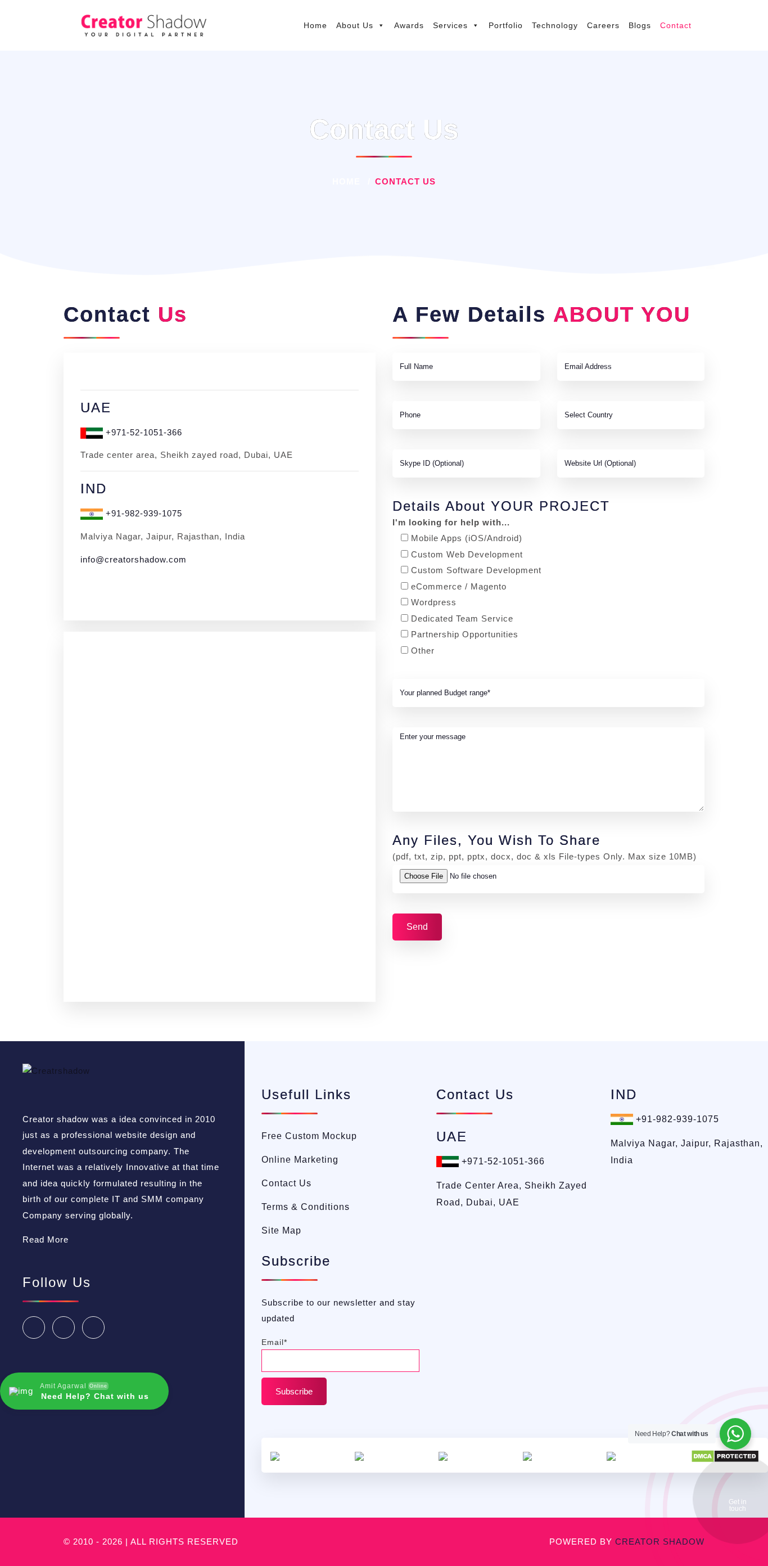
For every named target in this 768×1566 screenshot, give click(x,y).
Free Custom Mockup (309, 1136)
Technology (555, 25)
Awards (409, 25)
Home (315, 25)
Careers (603, 25)
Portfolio (506, 25)
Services (450, 25)
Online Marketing (299, 1159)
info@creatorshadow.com (133, 559)
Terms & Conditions (305, 1207)
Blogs (640, 25)
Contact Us (286, 1183)
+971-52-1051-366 (142, 432)
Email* (274, 1342)
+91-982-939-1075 (142, 513)
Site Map (281, 1230)
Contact (676, 25)
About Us (354, 25)
